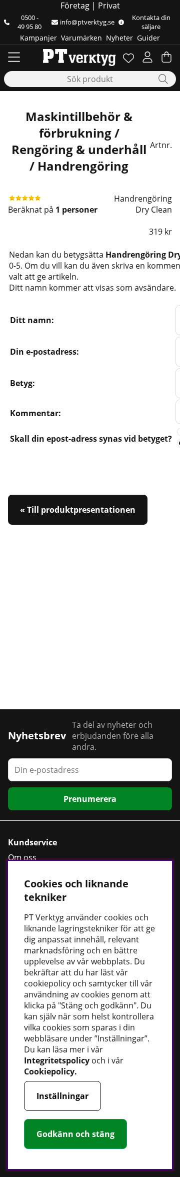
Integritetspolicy (57, 1060)
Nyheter (119, 38)
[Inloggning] (147, 57)
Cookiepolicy (49, 1071)
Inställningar (62, 1095)
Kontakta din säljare (151, 22)
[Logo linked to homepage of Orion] (79, 57)
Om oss (22, 857)
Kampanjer (38, 38)
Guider (148, 38)
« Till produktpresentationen (78, 509)
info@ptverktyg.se (87, 22)
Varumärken (81, 38)
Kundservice (32, 842)
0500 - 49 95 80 (30, 22)
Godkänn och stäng (75, 1133)
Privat (109, 5)
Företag (75, 5)
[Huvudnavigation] (14, 57)
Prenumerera (90, 798)
